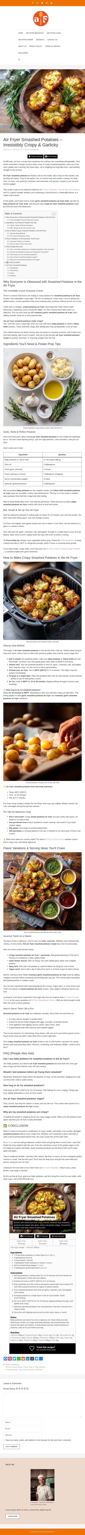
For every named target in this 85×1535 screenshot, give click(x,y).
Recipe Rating (9, 1389)
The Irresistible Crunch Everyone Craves (24, 220)
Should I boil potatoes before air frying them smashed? (29, 252)
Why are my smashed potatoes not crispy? (25, 259)
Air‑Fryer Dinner (25, 40)
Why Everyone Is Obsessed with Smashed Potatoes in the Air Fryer (30, 217)
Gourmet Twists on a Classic (20, 241)
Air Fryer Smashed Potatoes (16, 265)
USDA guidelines (67, 540)
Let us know (41, 1350)
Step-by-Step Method (17, 233)
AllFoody (9, 1142)
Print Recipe (52, 156)
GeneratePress (50, 1532)
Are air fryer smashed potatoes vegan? (24, 257)
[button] (19, 59)
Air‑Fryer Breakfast (35, 33)
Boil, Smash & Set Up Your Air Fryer (22, 228)
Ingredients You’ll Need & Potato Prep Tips (21, 223)
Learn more (12, 1516)
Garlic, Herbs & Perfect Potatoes (21, 225)
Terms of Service (52, 46)
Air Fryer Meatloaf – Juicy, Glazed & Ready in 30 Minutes (24, 1369)
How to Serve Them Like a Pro (21, 244)
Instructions (14, 270)
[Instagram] (37, 3)
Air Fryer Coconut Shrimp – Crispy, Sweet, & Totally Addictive (25, 1367)
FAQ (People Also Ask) (14, 247)
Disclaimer (23, 53)
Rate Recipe (59, 1236)
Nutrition (13, 275)
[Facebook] (33, 3)
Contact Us (52, 40)
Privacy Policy (35, 46)
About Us (22, 46)
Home (20, 33)
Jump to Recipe (36, 156)
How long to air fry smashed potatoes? (23, 254)
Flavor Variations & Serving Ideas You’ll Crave (22, 239)
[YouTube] (51, 3)
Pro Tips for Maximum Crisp (20, 236)
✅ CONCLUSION (13, 262)
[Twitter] (47, 3)
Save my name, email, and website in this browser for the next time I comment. (38, 1440)
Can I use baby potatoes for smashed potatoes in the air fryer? (32, 249)
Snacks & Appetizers (12, 1364)
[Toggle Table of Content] (52, 214)
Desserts (40, 40)
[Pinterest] (42, 3)
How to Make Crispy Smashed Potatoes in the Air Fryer (26, 231)
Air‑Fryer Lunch (54, 33)
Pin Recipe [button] (43, 1236)
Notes (12, 273)
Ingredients (14, 268)
